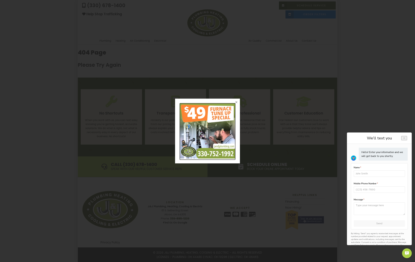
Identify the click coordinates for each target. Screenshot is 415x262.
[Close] (236, 102)
